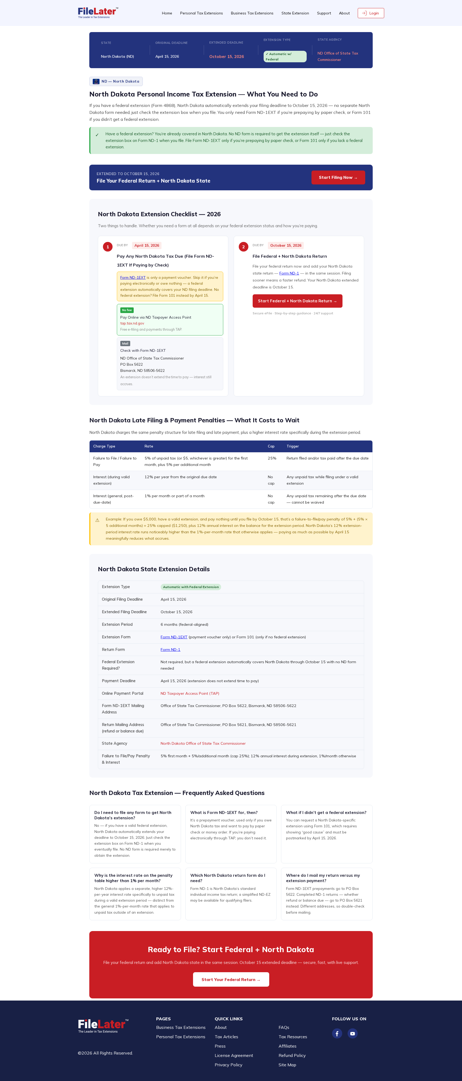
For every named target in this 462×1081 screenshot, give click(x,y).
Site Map (287, 1064)
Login (374, 13)
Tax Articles (226, 1036)
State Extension (295, 13)
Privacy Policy (228, 1064)
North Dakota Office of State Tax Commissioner (203, 743)
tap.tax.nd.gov (132, 323)
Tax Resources (293, 1036)
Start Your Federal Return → (231, 979)
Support (324, 13)
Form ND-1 (289, 273)
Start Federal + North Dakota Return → (297, 300)
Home (167, 13)
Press (220, 1046)
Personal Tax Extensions (201, 13)
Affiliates (288, 1046)
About (344, 13)
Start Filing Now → (338, 177)
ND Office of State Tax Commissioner (338, 56)
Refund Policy (292, 1055)
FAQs (284, 1027)
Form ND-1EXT (133, 277)
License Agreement (234, 1055)
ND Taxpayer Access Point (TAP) (190, 693)
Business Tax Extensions (252, 13)
